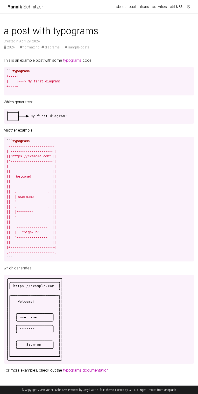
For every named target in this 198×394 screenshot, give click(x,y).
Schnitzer (25, 7)
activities (159, 6)
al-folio (101, 390)
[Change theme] (187, 5)
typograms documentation (85, 370)
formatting (30, 47)
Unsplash (170, 390)
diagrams (52, 47)
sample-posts (78, 47)
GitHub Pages (137, 390)
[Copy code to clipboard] (191, 71)
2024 (10, 47)
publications (139, 6)
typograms (72, 60)
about (121, 6)
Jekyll (86, 390)
